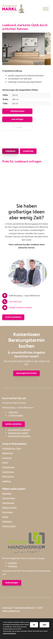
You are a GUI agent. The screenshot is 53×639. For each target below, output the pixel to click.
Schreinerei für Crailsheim (19, 430)
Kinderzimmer (8, 467)
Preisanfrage (28, 151)
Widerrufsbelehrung (11, 611)
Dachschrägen (8, 498)
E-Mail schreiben (16, 415)
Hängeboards (8, 503)
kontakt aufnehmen (13, 424)
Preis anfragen (17, 119)
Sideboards (7, 521)
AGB (39, 607)
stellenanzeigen (11, 582)
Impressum (7, 607)
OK (34, 624)
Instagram (12, 566)
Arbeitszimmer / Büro (11, 448)
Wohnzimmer (8, 476)
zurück (19, 127)
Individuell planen (17, 111)
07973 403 (13, 412)
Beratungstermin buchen (26, 373)
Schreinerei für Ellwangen (19, 436)
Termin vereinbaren (13, 317)
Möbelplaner (10, 151)
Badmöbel (6, 493)
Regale (5, 517)
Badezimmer (7, 453)
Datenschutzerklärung (25, 607)
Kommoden (7, 512)
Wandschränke (8, 526)
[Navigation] (45, 9)
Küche (5, 462)
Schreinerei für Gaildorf (18, 433)
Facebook (12, 563)
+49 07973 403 (15, 301)
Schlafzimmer (8, 472)
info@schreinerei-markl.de (20, 307)
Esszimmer (7, 458)
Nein (44, 624)
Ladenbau (6, 481)
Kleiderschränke (9, 507)
